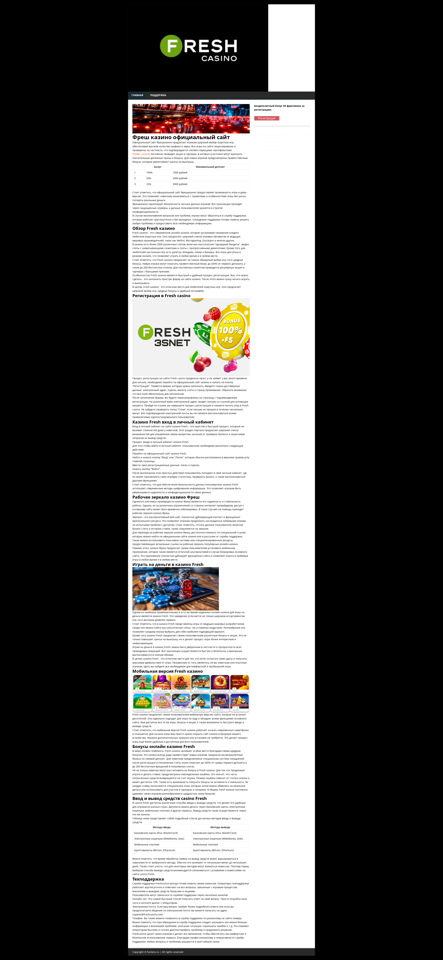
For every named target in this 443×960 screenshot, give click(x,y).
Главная (137, 95)
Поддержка (158, 95)
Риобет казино (141, 154)
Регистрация (266, 118)
